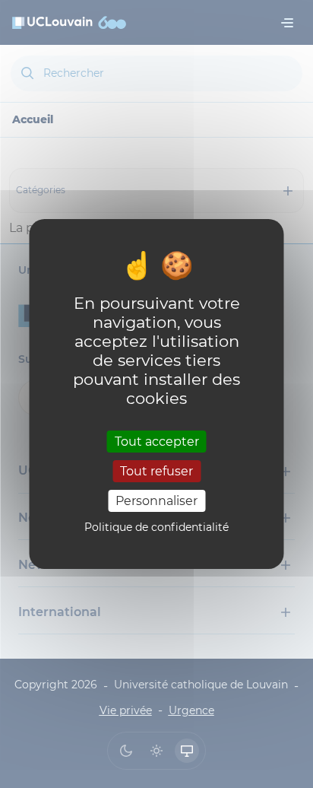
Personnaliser (156, 501)
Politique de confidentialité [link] (156, 527)
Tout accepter (157, 441)
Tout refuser (156, 471)
